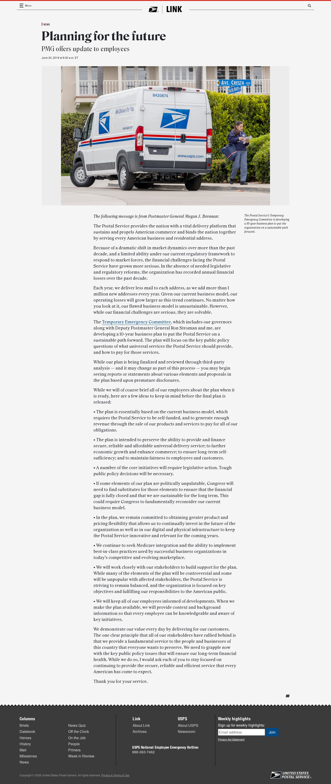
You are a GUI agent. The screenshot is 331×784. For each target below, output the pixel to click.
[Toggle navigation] (22, 5)
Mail (23, 749)
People (74, 743)
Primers (74, 749)
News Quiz (77, 725)
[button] (307, 5)
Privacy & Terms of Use (115, 775)
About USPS (188, 725)
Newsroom (186, 731)
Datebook (27, 731)
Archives (140, 731)
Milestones (28, 756)
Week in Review (81, 756)
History (25, 743)
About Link (141, 725)
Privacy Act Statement (231, 739)
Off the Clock (78, 731)
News (46, 24)
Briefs (24, 725)
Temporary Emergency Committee (136, 322)
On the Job (77, 737)
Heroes (25, 737)
